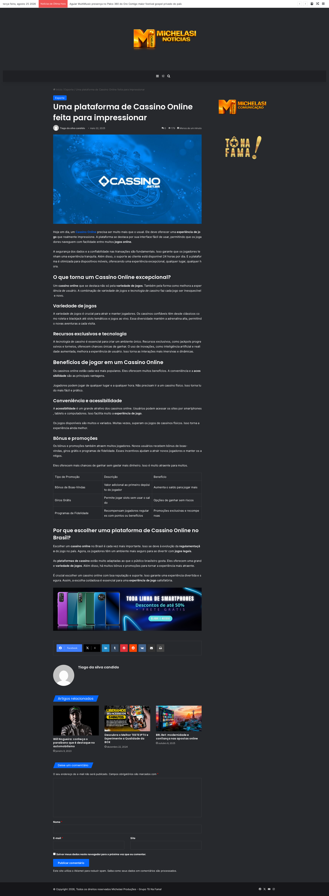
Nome (57, 821)
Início (58, 89)
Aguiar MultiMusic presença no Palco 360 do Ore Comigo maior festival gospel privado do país (125, 3)
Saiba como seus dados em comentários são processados (141, 870)
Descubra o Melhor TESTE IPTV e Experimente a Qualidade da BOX (126, 738)
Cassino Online (86, 232)
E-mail (58, 838)
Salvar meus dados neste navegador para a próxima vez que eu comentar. (101, 854)
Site (132, 838)
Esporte (69, 89)
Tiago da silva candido (72, 128)
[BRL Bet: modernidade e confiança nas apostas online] (179, 718)
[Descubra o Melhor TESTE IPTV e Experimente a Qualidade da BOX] (127, 718)
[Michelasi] (164, 39)
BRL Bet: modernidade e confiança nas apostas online (177, 736)
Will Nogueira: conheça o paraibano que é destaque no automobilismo (74, 742)
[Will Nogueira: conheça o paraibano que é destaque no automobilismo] (76, 721)
